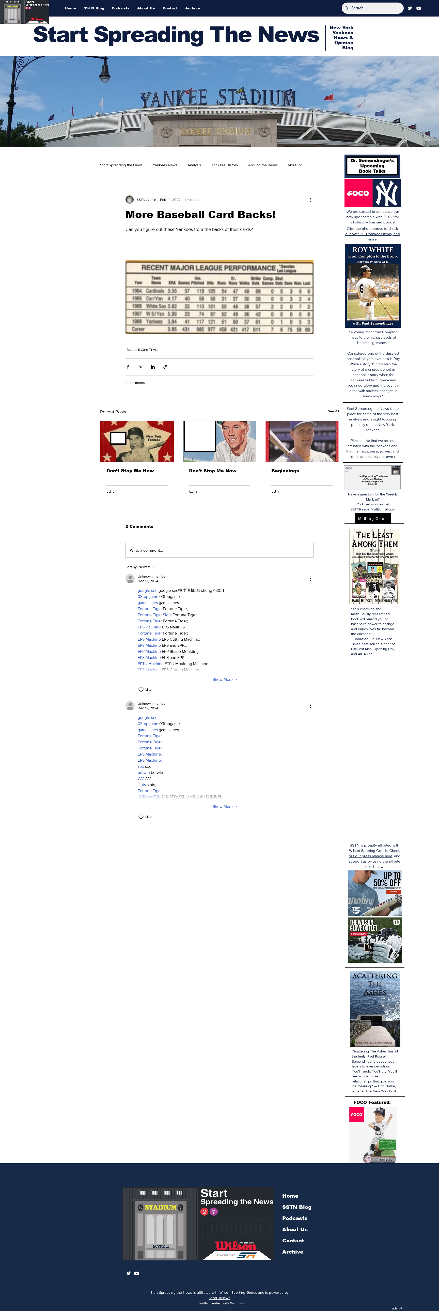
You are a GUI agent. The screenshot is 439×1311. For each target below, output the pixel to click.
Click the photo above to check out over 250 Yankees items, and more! (372, 233)
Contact (293, 1240)
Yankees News (165, 165)
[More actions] (310, 200)
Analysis (194, 165)
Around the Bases (263, 165)
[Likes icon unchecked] (141, 690)
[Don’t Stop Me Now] (137, 441)
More (292, 165)
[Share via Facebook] (128, 367)
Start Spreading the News (121, 165)
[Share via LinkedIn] (152, 367)
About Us (295, 1229)
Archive (292, 1252)
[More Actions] (310, 579)
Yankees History (224, 165)
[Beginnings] (302, 441)
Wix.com (237, 1303)
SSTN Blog (296, 1207)
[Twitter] (410, 8)
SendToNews (219, 1298)
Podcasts (294, 1218)
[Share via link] (165, 367)
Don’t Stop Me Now (130, 470)
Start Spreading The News (176, 34)
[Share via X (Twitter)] (140, 367)
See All (333, 411)
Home (290, 1196)
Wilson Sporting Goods (238, 1292)
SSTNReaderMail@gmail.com (373, 509)
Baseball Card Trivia (142, 350)
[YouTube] (418, 8)
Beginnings (285, 470)
